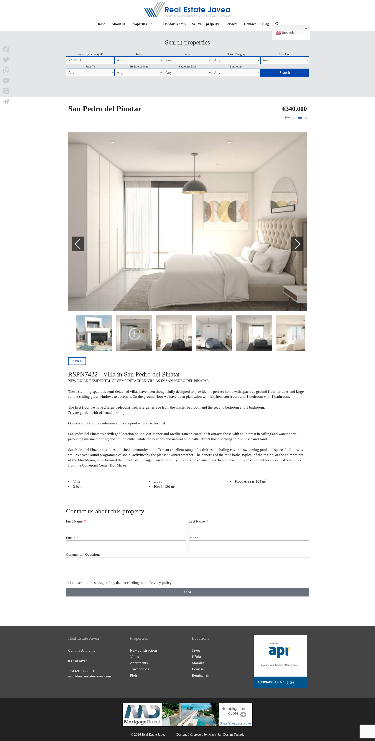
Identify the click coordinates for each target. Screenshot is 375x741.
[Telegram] (6, 101)
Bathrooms (236, 66)
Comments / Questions (83, 554)
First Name (75, 521)
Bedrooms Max (188, 66)
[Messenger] (6, 81)
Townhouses (139, 669)
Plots (134, 675)
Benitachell (200, 675)
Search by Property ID (90, 54)
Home (100, 24)
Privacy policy (160, 583)
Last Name (197, 521)
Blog (265, 24)
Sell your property (205, 24)
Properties (139, 24)
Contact (250, 24)
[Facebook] (6, 49)
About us (118, 24)
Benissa (198, 669)
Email (71, 538)
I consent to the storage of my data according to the (121, 583)
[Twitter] (6, 60)
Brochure (77, 361)
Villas (134, 657)
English (287, 32)
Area (187, 54)
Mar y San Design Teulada (226, 734)
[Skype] (6, 91)
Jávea (196, 650)
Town (139, 54)
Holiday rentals (174, 24)
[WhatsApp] (6, 70)
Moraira (198, 663)
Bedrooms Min (139, 66)
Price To (90, 66)
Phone (193, 538)
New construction (143, 650)
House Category (236, 54)
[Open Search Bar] (277, 24)
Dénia (196, 657)
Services (231, 24)
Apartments (139, 663)
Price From (284, 54)
